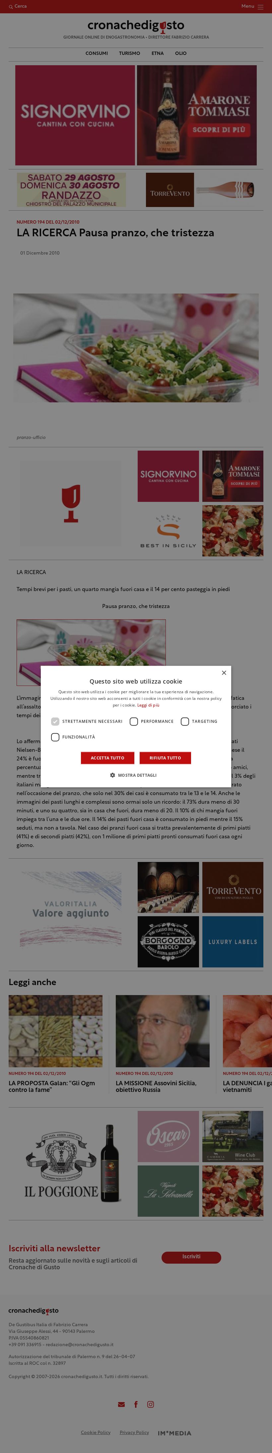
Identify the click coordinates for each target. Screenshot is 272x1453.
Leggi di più (148, 706)
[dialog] (136, 726)
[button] (136, 775)
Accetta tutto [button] (107, 757)
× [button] (223, 673)
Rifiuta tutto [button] (165, 757)
